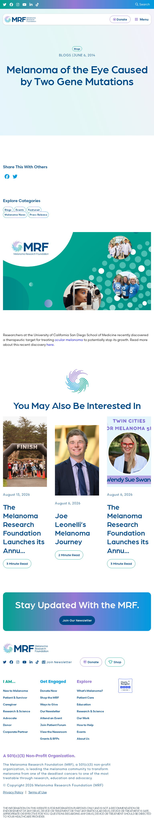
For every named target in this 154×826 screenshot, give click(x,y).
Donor (7, 725)
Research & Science (16, 711)
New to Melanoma (15, 691)
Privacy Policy (13, 792)
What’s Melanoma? (90, 691)
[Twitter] (4, 4)
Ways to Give (49, 704)
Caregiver (9, 704)
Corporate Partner (15, 732)
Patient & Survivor (15, 697)
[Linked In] (30, 4)
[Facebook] (11, 4)
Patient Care (85, 697)
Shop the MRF (49, 697)
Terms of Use (37, 792)
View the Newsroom (53, 732)
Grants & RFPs (49, 738)
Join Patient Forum (53, 725)
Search (144, 4)
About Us (83, 738)
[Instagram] (17, 4)
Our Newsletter (50, 711)
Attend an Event (51, 718)
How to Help (85, 725)
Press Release (38, 214)
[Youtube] (24, 4)
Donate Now (48, 691)
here (50, 345)
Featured (34, 209)
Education (84, 704)
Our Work (83, 718)
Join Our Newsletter (77, 620)
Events (20, 209)
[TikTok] (37, 4)
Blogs (77, 48)
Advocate (10, 718)
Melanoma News (15, 214)
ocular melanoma (69, 340)
